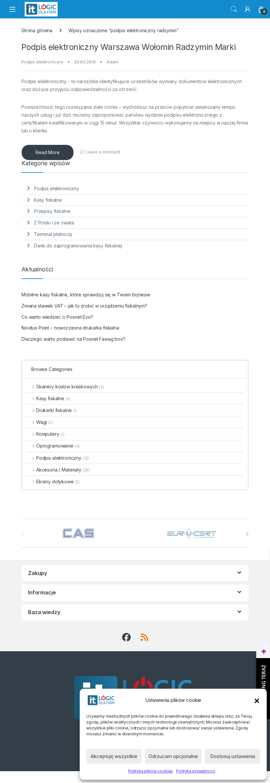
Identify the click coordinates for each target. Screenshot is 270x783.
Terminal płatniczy (53, 234)
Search (233, 9)
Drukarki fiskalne (56, 410)
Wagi (44, 422)
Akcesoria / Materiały (63, 469)
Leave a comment (103, 152)
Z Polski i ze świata (54, 222)
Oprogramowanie (58, 446)
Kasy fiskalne (48, 200)
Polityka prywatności (195, 771)
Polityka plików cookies (150, 771)
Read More (48, 152)
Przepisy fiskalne (52, 211)
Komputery (50, 434)
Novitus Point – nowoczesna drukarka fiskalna (70, 328)
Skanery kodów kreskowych (70, 386)
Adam (112, 61)
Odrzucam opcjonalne (173, 756)
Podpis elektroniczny (42, 61)
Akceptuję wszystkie (114, 756)
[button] (257, 700)
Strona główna (36, 30)
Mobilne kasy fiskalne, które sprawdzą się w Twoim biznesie (85, 294)
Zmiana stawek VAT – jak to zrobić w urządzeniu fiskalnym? (84, 306)
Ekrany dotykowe (58, 481)
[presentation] (247, 534)
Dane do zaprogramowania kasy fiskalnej (78, 245)
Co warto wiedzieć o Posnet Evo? (57, 317)
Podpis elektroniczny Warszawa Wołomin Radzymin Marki (128, 47)
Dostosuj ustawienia (232, 756)
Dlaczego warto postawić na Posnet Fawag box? (73, 339)
